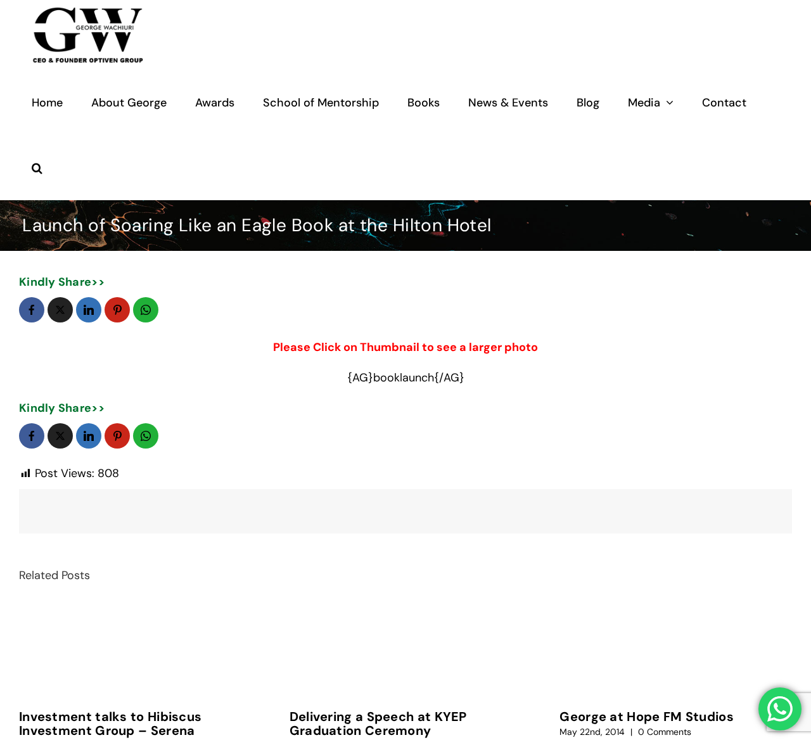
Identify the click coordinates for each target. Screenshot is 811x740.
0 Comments (664, 731)
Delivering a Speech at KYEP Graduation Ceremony (378, 723)
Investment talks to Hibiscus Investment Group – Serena (110, 723)
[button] (37, 167)
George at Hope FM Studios (646, 716)
